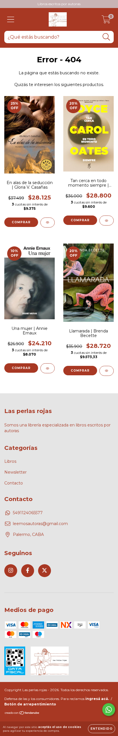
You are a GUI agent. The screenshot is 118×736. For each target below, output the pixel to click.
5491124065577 (28, 512)
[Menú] (10, 19)
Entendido (102, 729)
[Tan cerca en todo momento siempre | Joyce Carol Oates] (106, 221)
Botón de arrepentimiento (30, 704)
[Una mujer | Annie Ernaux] (47, 368)
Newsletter (15, 472)
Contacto (13, 483)
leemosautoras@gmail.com (40, 523)
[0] (106, 20)
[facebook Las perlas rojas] (27, 570)
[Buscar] (106, 37)
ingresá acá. (97, 699)
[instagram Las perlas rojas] (10, 570)
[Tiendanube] (22, 713)
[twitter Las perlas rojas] (44, 570)
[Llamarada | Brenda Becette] (106, 371)
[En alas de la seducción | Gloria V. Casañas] (47, 223)
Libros (10, 461)
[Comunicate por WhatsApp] (108, 709)
